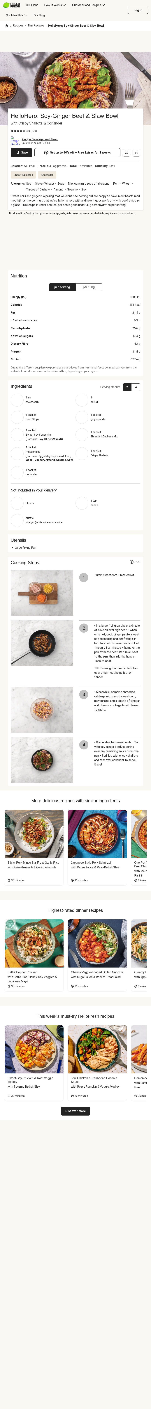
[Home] (6, 25)
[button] (75, 386)
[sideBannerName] (75, 243)
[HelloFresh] (11, 5)
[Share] (136, 152)
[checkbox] (12, 130)
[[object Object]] (126, 152)
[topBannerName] (75, 41)
